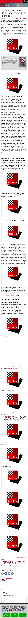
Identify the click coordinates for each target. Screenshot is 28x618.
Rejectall (14, 615)
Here (21, 608)
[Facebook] (5, 573)
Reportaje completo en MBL (10, 154)
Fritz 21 (4, 57)
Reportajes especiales (9, 570)
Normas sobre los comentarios (7, 589)
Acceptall (23, 615)
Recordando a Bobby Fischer (11, 563)
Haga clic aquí (7, 416)
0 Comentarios (24, 18)
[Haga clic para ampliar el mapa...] (15, 368)
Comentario (3, 596)
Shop (2, 1)
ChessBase (9, 578)
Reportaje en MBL (8, 295)
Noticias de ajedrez (13, 6)
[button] (9, 1)
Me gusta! (18, 18)
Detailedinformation (6, 615)
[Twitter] (9, 573)
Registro (13, 595)
